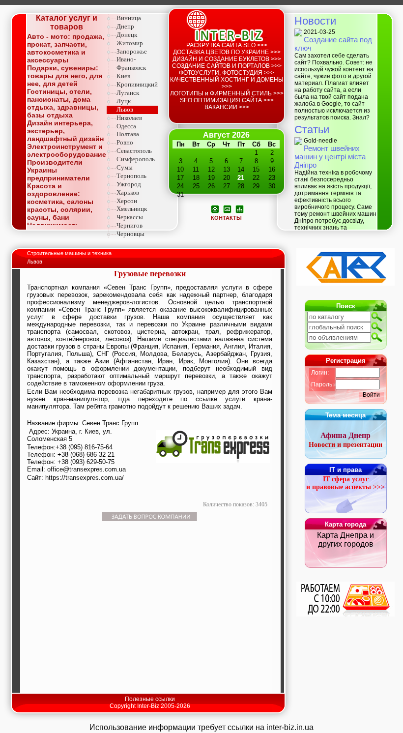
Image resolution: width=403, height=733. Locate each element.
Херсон (126, 201)
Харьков (127, 192)
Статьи (311, 129)
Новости (315, 21)
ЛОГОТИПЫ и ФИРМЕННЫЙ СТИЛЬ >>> (227, 93)
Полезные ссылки (150, 699)
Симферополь (135, 159)
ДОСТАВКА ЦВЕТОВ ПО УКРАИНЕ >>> (227, 52)
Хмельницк (131, 208)
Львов (124, 109)
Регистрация (346, 360)
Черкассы (129, 217)
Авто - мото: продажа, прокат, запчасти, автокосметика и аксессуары (65, 48)
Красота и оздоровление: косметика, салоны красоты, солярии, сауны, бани (60, 201)
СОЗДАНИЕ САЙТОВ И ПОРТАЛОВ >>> (227, 65)
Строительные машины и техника (70, 253)
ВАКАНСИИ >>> (226, 107)
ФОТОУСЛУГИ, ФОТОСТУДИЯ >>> (226, 72)
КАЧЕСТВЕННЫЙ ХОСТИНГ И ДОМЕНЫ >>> (227, 83)
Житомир (129, 43)
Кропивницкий (137, 84)
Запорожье (131, 51)
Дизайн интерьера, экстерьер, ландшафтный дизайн (65, 131)
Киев (123, 76)
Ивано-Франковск (131, 63)
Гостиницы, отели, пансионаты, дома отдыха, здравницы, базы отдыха (62, 103)
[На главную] (215, 208)
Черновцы (130, 233)
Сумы (124, 167)
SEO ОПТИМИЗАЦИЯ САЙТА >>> (227, 100)
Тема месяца (345, 415)
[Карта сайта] (239, 208)
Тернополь (131, 175)
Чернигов (129, 225)
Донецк (126, 34)
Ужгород (128, 184)
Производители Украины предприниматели (58, 170)
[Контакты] (227, 208)
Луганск (127, 92)
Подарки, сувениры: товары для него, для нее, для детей (64, 76)
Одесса (126, 126)
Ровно (124, 142)
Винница (128, 18)
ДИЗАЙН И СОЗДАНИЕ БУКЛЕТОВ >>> (227, 59)
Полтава (127, 134)
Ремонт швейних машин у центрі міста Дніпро (330, 156)
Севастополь (134, 150)
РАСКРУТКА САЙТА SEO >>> (226, 45)
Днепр (125, 26)
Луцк (123, 101)
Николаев (129, 117)
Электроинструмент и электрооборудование (66, 150)
